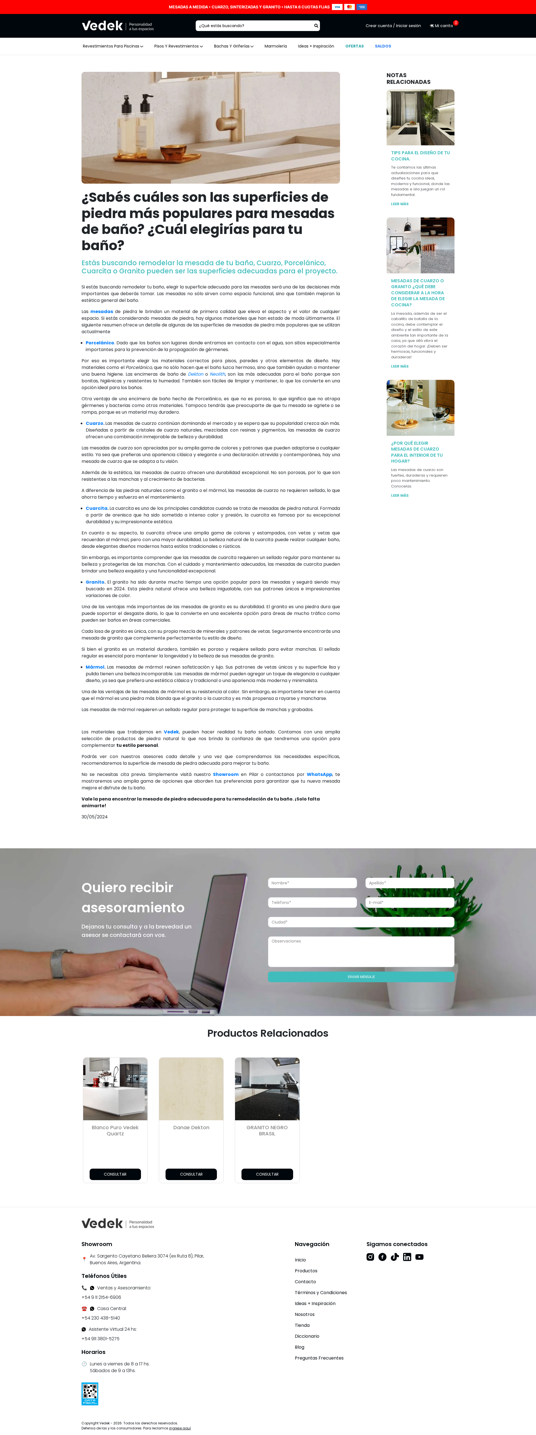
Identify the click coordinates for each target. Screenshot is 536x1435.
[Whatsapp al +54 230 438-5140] (92, 1308)
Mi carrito (444, 26)
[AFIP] (90, 1393)
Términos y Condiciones (321, 1292)
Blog (299, 1347)
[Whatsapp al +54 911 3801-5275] (92, 1288)
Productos (306, 1271)
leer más (400, 204)
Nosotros (305, 1314)
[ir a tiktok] (395, 1257)
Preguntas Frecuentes (319, 1358)
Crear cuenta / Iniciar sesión (393, 26)
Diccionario (307, 1336)
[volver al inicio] (118, 1223)
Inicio (300, 1260)
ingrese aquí (180, 1428)
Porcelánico (100, 343)
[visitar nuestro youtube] (419, 1257)
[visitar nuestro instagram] (370, 1257)
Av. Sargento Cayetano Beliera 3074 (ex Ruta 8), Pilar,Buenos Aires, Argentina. (147, 1259)
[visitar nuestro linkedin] (407, 1257)
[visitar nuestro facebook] (382, 1257)
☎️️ (84, 1308)
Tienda (302, 1325)
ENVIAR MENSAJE (361, 976)
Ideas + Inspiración (316, 46)
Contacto (305, 1281)
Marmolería (276, 46)
